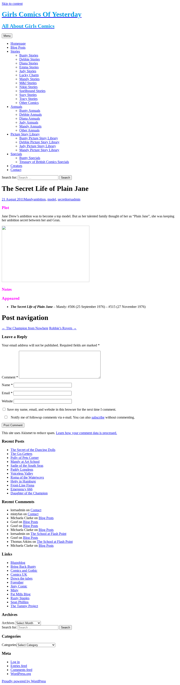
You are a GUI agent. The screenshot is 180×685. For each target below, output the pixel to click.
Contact (16, 170)
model (51, 199)
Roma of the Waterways (27, 477)
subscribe (98, 417)
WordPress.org (21, 674)
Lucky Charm (29, 75)
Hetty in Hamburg (23, 481)
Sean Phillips (20, 602)
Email (7, 393)
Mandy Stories (29, 79)
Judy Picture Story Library (37, 146)
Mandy (29, 199)
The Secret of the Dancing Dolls (33, 450)
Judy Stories (27, 71)
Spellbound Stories (32, 91)
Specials (16, 154)
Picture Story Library (25, 134)
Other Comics (29, 103)
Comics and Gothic (24, 570)
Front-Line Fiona (22, 485)
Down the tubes (21, 578)
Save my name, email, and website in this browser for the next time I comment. (61, 409)
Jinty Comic (19, 586)
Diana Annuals (29, 118)
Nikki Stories (28, 87)
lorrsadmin (73, 199)
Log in (15, 662)
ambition (40, 199)
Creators (16, 166)
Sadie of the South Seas (27, 465)
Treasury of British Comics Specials (44, 162)
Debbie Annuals (30, 114)
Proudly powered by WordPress (24, 681)
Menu (7, 35)
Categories (9, 645)
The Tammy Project (24, 606)
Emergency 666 (21, 489)
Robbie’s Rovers (63, 328)
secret (62, 199)
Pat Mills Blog (21, 594)
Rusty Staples (20, 598)
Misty (14, 590)
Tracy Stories (28, 99)
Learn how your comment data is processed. (86, 433)
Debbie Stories (29, 59)
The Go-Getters (21, 454)
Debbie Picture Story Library (39, 142)
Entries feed (19, 666)
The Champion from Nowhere (25, 328)
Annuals (16, 106)
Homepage (18, 43)
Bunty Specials (29, 158)
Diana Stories (28, 63)
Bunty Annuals (29, 110)
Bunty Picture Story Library (38, 138)
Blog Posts (18, 47)
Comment (10, 377)
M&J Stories (28, 83)
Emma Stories (29, 67)
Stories (15, 51)
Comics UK (19, 574)
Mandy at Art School (25, 461)
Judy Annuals (28, 122)
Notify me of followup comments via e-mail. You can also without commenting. (72, 417)
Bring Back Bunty (23, 566)
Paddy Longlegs (22, 469)
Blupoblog (18, 562)
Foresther (17, 582)
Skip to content (12, 3)
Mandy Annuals (30, 126)
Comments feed (21, 670)
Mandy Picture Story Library (39, 150)
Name (7, 385)
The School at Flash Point (48, 534)
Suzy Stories (28, 95)
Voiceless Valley (22, 473)
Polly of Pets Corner (25, 458)
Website (7, 401)
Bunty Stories (28, 55)
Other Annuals (29, 130)
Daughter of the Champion (29, 493)
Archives (8, 623)
